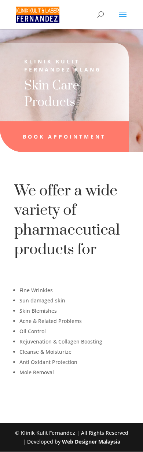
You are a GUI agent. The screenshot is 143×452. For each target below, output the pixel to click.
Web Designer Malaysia (91, 441)
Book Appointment (64, 136)
